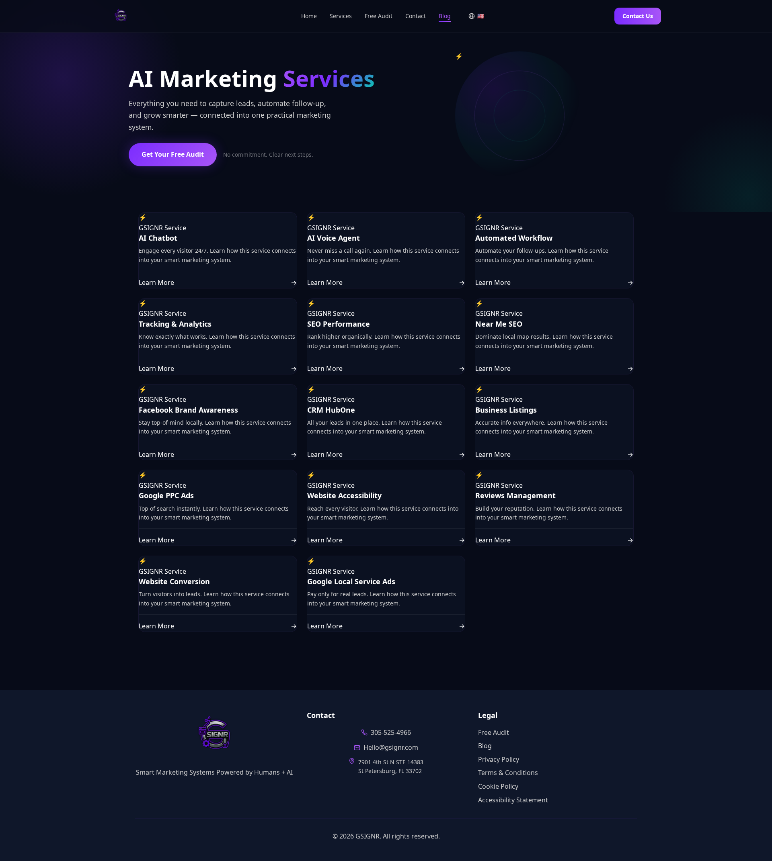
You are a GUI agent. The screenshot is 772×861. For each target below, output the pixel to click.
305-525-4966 (391, 732)
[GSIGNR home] (214, 735)
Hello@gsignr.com (390, 747)
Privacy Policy (498, 759)
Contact (415, 16)
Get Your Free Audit (173, 154)
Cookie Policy (498, 786)
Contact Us (637, 16)
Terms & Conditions (508, 772)
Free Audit (378, 16)
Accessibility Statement (513, 800)
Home (309, 16)
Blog (445, 16)
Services (341, 16)
